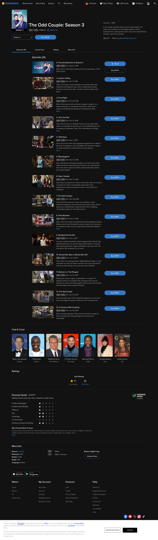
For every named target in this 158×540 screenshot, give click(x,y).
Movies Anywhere (72, 498)
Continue (130, 530)
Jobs (94, 512)
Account (42, 491)
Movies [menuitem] (51, 3)
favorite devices (128, 38)
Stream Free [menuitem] (28, 3)
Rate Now (85, 384)
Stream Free (16, 498)
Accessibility (97, 509)
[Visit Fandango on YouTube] (130, 516)
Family (68, 491)
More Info (71, 50)
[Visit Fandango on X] (135, 516)
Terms (46, 523)
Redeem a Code (44, 502)
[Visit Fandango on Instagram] (139, 516)
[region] (79, 530)
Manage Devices (45, 498)
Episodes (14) (21, 50)
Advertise (96, 505)
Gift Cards (69, 502)
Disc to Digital (70, 494)
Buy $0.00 (115, 70)
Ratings (56, 50)
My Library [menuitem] (68, 3)
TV (13, 494)
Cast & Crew (39, 50)
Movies (14, 491)
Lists (67, 487)
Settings (42, 494)
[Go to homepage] (10, 3)
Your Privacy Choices (113, 530)
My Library (42, 487)
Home (14, 487)
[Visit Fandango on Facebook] (126, 516)
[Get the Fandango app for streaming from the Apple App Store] (18, 474)
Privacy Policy (79, 523)
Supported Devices (99, 491)
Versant (20, 523)
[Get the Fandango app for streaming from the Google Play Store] (32, 474)
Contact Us (96, 502)
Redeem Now (92, 456)
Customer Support (99, 494)
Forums (95, 498)
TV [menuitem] (59, 3)
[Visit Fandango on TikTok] (144, 516)
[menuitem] (122, 3)
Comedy (21, 451)
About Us (96, 487)
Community (73, 384)
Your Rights (71, 526)
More (58, 111)
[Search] (154, 3)
